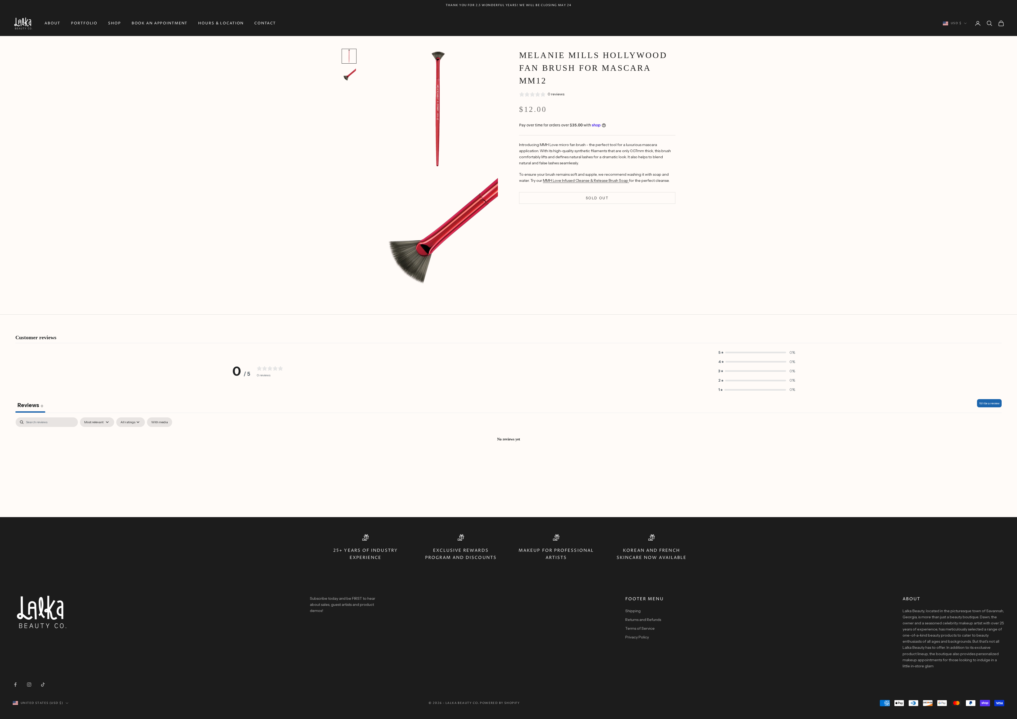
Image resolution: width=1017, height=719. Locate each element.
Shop (114, 23)
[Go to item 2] (349, 75)
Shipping (633, 610)
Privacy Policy (637, 637)
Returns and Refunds (643, 619)
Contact (265, 23)
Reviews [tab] (30, 405)
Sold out (597, 198)
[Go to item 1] (349, 56)
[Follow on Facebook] (15, 684)
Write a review (989, 403)
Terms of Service (640, 628)
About (52, 23)
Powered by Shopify (500, 703)
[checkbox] (159, 422)
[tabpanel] (508, 457)
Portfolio (84, 23)
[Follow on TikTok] (43, 684)
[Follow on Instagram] (29, 684)
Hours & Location (221, 23)
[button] (756, 353)
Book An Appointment (160, 23)
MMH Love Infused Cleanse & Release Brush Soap (586, 180)
